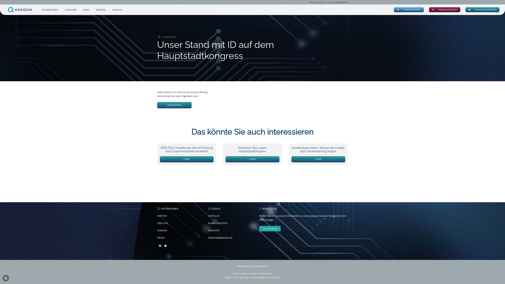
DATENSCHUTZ (260, 266)
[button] (422, 10)
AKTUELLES (214, 215)
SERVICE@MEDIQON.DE (220, 237)
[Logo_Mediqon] (20, 10)
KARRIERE (162, 230)
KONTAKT (162, 215)
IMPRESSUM (243, 266)
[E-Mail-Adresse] (165, 246)
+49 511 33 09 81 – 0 (318, 2)
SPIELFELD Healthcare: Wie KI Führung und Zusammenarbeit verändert (187, 149)
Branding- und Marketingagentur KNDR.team (260, 277)
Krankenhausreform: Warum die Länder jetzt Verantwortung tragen (318, 149)
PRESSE (161, 237)
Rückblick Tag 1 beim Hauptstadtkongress (252, 149)
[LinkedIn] (160, 246)
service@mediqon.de (338, 2)
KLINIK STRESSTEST (218, 223)
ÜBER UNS (162, 223)
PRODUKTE (213, 230)
